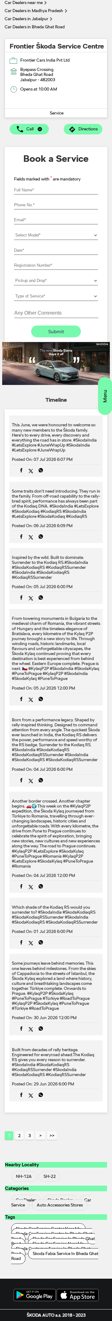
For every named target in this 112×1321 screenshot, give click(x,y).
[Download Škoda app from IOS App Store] (78, 1295)
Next (40, 1135)
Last (52, 1135)
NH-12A (24, 1176)
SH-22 (50, 1176)
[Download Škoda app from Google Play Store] (35, 1295)
